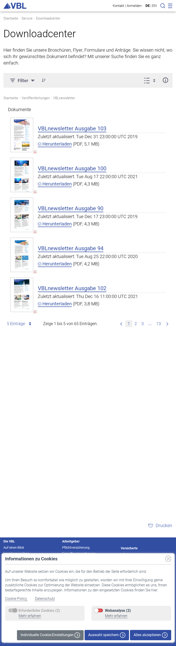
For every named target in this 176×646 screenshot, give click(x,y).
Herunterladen (56, 144)
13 (158, 323)
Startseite (10, 18)
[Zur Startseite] (14, 6)
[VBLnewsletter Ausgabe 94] (21, 254)
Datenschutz (45, 598)
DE (148, 6)
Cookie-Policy (16, 598)
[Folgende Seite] (167, 323)
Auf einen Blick (13, 547)
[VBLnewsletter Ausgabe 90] (21, 214)
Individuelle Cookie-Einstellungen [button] (47, 635)
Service (27, 18)
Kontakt (118, 6)
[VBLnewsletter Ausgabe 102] (21, 294)
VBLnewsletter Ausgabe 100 (72, 168)
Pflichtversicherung (76, 547)
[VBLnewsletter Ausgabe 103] (21, 135)
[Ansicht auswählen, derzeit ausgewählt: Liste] (151, 80)
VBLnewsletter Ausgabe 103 (72, 128)
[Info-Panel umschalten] (165, 80)
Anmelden (134, 6)
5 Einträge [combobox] (16, 323)
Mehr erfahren (30, 616)
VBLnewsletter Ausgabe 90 (70, 208)
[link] (121, 323)
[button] (43, 80)
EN (154, 6)
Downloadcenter (48, 18)
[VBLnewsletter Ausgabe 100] (21, 174)
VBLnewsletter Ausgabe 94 (70, 248)
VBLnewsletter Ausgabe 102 (72, 288)
